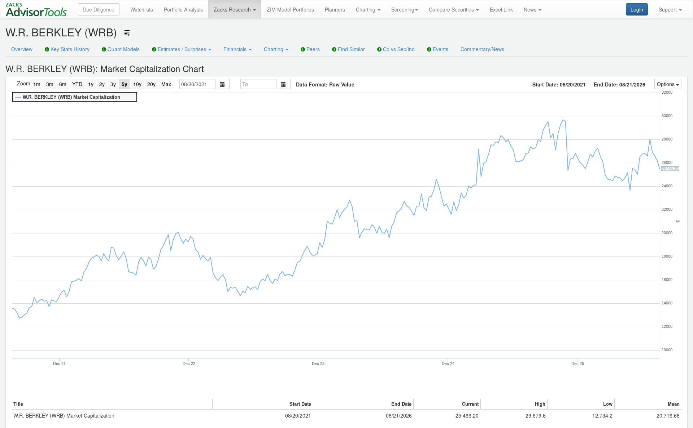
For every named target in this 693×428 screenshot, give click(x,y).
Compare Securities (452, 9)
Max (166, 84)
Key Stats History (69, 49)
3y (113, 84)
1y (90, 84)
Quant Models (123, 49)
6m (62, 84)
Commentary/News (482, 49)
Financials (235, 49)
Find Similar (350, 49)
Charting (366, 9)
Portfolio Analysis (183, 9)
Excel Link (501, 9)
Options (666, 84)
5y (124, 84)
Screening (402, 9)
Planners (335, 9)
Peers (312, 49)
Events (439, 49)
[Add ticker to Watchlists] (127, 33)
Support (668, 9)
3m (49, 84)
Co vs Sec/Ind (398, 49)
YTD (77, 84)
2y (102, 84)
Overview (21, 49)
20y (151, 84)
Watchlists (141, 9)
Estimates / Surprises (182, 49)
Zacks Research (233, 9)
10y (137, 84)
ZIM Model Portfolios (290, 9)
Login (637, 9)
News (531, 9)
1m (36, 84)
